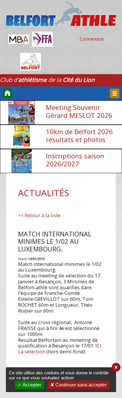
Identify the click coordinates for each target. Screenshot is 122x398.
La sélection (31, 351)
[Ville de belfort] (30, 62)
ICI (98, 345)
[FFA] (42, 40)
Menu (114, 93)
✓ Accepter (29, 384)
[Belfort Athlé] (61, 14)
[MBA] (18, 40)
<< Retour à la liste (39, 215)
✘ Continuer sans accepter (78, 384)
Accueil (7, 93)
